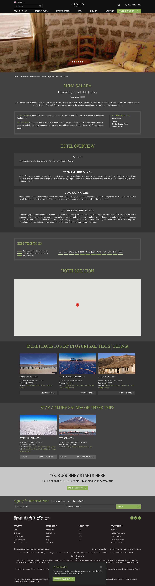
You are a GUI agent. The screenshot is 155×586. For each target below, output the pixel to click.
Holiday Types (50, 533)
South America (35, 76)
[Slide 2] (74, 61)
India (80, 536)
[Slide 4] (78, 61)
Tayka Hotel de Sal (107, 376)
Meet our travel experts (118, 533)
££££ (83, 97)
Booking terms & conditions (132, 549)
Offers (48, 536)
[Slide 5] (80, 61)
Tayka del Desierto (29, 376)
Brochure (109, 11)
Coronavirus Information (21, 543)
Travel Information (19, 539)
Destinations (20, 11)
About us (114, 530)
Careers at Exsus (116, 536)
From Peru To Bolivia (30, 438)
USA (80, 539)
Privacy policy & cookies (99, 549)
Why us (93, 11)
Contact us (17, 533)
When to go (49, 543)
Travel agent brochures (118, 543)
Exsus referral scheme (117, 539)
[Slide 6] (82, 61)
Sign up (120, 506)
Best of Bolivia (66, 438)
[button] (77, 305)
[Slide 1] (72, 61)
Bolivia (44, 76)
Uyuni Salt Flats (53, 76)
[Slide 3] (76, 61)
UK (79, 530)
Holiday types (41, 11)
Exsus (77, 5)
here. (38, 581)
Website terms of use (115, 549)
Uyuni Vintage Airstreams (72, 376)
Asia (80, 533)
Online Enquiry (18, 536)
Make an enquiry (126, 11)
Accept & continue (62, 579)
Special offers (63, 11)
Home (16, 76)
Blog (80, 11)
